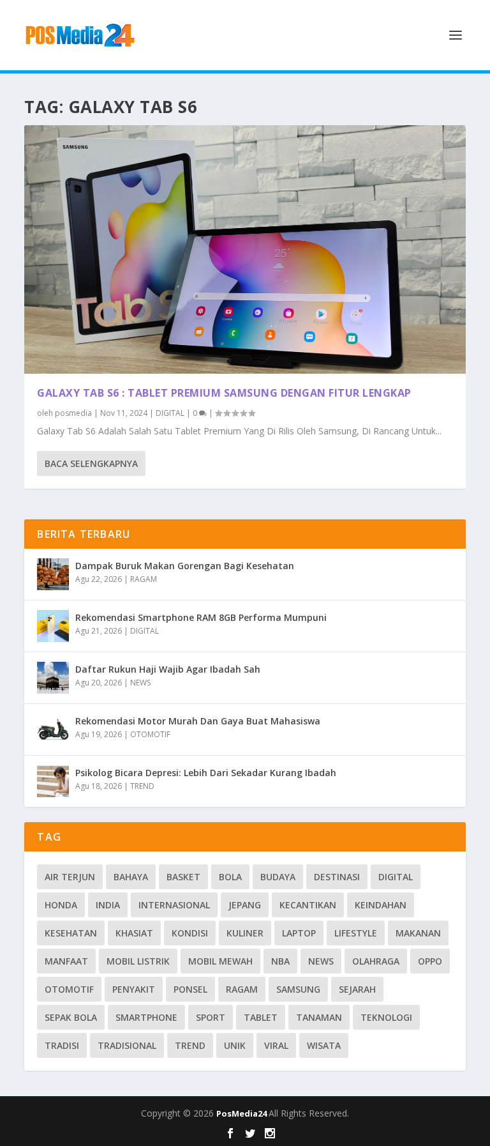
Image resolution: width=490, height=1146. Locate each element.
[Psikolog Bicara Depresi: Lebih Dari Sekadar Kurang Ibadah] (53, 781)
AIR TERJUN (70, 877)
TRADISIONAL (127, 1045)
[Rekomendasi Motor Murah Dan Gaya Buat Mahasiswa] (53, 729)
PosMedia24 (242, 1113)
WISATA (324, 1045)
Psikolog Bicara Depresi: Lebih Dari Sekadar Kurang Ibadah (205, 773)
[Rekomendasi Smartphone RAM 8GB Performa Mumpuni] (53, 626)
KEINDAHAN (380, 905)
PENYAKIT (133, 989)
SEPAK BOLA (71, 1017)
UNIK (235, 1045)
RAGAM (143, 579)
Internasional (174, 905)
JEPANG (244, 905)
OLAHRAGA (375, 961)
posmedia (73, 413)
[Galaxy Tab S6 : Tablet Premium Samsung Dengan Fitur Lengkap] (244, 249)
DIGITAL (170, 413)
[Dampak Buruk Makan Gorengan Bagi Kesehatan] (53, 574)
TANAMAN (319, 1017)
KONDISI (190, 933)
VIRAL (276, 1045)
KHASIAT (134, 933)
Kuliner (245, 933)
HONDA (61, 905)
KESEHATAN (71, 933)
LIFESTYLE (355, 933)
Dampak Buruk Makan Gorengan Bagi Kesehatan (184, 566)
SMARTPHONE (146, 1017)
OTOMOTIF (150, 734)
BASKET (183, 877)
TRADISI (62, 1045)
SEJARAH (357, 989)
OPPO (430, 961)
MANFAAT (66, 961)
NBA (280, 961)
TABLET (261, 1017)
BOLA (230, 877)
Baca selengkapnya (91, 463)
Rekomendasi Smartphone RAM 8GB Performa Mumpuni (201, 617)
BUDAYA (277, 877)
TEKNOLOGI (386, 1017)
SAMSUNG (298, 989)
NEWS (140, 682)
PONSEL (190, 989)
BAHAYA (131, 877)
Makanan (418, 933)
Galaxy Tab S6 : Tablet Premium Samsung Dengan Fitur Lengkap (224, 393)
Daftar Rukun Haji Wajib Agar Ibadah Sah (167, 669)
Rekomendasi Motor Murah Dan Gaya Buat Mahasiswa (197, 721)
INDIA (108, 905)
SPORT (210, 1017)
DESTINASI (337, 877)
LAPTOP (299, 933)
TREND (142, 786)
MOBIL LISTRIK (138, 961)
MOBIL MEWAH (220, 961)
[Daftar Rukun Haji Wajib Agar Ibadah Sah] (53, 678)
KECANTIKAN (307, 905)
